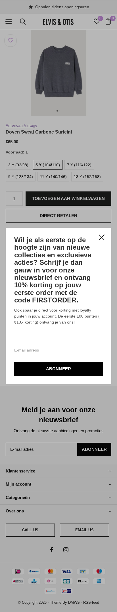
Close (101, 237)
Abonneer (58, 368)
